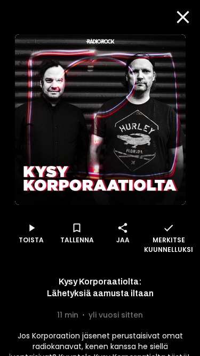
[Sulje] (183, 17)
